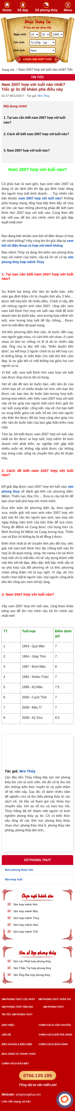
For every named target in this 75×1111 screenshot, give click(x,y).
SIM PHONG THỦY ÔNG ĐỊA (17, 1006)
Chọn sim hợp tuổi (37, 59)
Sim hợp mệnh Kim (25, 904)
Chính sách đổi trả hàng (55, 1034)
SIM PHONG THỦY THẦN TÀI (54, 999)
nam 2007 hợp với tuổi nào (39, 198)
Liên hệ (6, 1034)
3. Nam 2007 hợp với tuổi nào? (27, 150)
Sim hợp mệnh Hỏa (25, 924)
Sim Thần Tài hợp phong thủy (32, 968)
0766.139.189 (37, 1075)
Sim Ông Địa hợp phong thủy (31, 974)
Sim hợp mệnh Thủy (26, 918)
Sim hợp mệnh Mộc (25, 911)
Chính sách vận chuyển (55, 1025)
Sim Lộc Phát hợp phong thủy (32, 961)
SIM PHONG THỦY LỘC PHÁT (18, 999)
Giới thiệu (8, 1025)
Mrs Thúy (44, 95)
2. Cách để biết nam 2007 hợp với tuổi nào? (36, 134)
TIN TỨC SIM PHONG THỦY (17, 1014)
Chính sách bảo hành (53, 1044)
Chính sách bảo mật (15, 1063)
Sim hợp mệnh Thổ (25, 931)
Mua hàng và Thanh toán (19, 1054)
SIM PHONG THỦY (53, 1006)
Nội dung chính (15, 106)
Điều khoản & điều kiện (17, 1044)
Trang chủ (8, 69)
